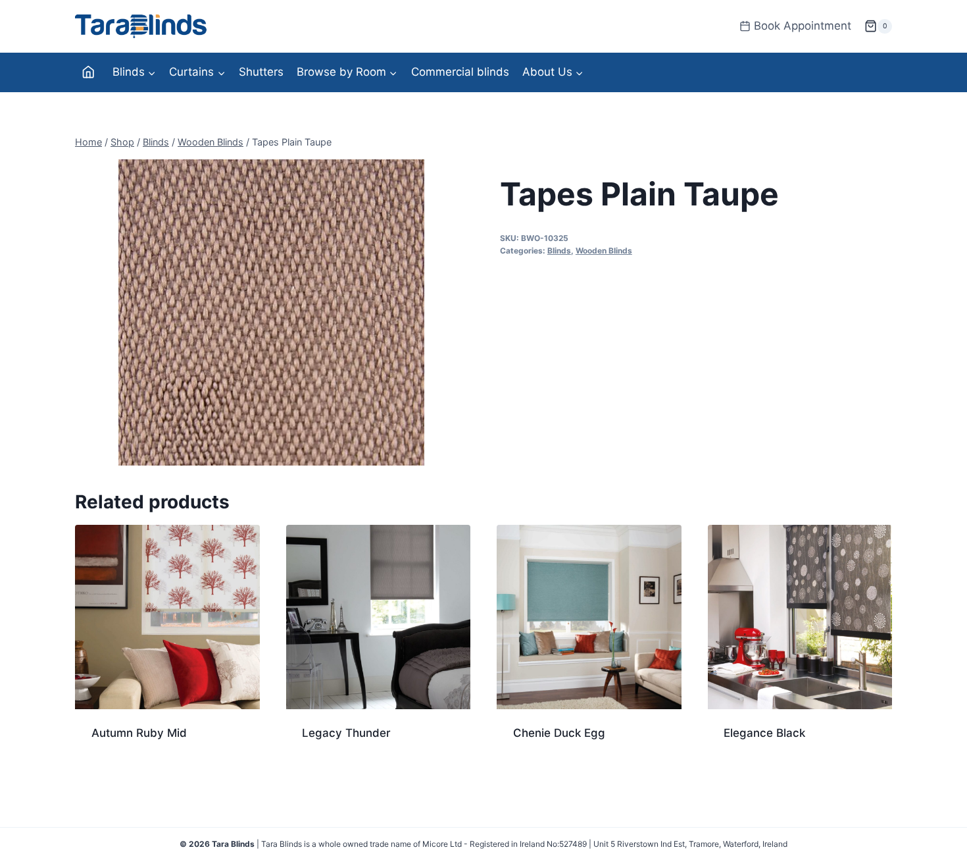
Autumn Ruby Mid (139, 732)
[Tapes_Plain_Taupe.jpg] (271, 312)
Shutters (261, 71)
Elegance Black (764, 732)
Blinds (559, 250)
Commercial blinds (460, 71)
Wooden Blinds (604, 250)
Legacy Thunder (346, 732)
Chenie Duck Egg (559, 732)
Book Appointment (802, 25)
